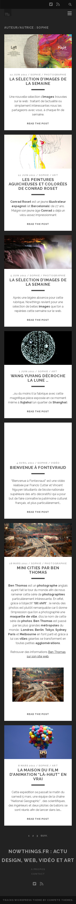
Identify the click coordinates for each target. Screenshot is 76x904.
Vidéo (55, 462)
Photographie (55, 74)
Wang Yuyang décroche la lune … (38, 378)
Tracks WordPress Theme (22, 900)
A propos (38, 869)
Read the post (38, 123)
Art (55, 175)
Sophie (35, 74)
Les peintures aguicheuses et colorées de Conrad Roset (38, 184)
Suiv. (44, 835)
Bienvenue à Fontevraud (38, 467)
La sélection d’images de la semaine (37, 81)
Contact (38, 873)
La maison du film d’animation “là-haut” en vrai (37, 774)
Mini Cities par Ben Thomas (38, 570)
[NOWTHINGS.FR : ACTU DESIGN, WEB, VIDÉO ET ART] (7, 14)
